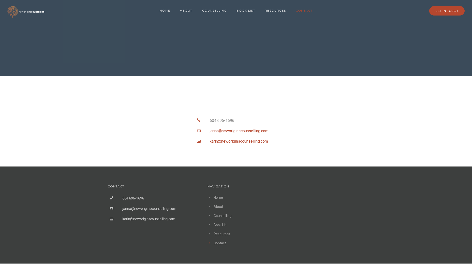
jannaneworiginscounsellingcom (239, 131)
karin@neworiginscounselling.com (148, 219)
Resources (275, 10)
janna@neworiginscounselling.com (149, 209)
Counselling (214, 10)
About (186, 10)
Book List (245, 10)
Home (165, 10)
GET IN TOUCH (447, 11)
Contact (304, 10)
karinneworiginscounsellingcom (239, 141)
